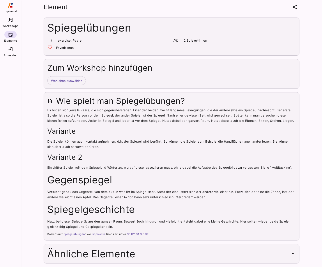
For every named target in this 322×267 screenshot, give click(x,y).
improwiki (98, 234)
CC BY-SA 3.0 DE (138, 234)
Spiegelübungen (74, 234)
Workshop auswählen (66, 81)
